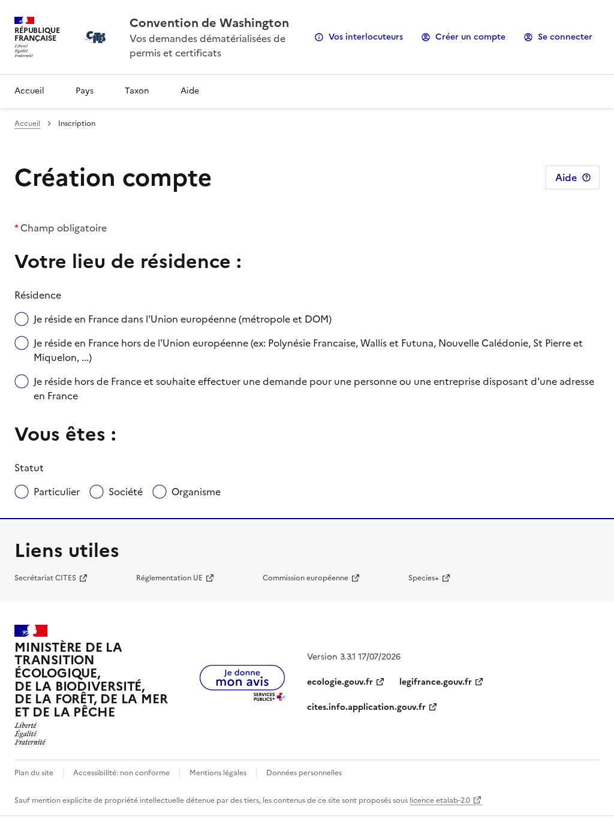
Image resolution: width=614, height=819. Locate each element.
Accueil (29, 91)
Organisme (196, 491)
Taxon (137, 91)
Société (126, 491)
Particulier (57, 491)
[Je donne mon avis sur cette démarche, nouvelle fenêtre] (242, 697)
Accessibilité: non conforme (121, 772)
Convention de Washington (209, 23)
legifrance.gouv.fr (435, 682)
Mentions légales (217, 772)
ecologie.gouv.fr (340, 682)
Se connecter (565, 37)
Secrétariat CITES (45, 578)
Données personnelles (304, 772)
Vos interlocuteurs (366, 37)
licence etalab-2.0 (440, 800)
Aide (189, 91)
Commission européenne (305, 578)
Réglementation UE (169, 578)
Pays (85, 91)
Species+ (423, 578)
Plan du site (33, 772)
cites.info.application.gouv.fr (366, 707)
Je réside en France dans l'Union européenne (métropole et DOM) (183, 319)
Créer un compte (470, 37)
